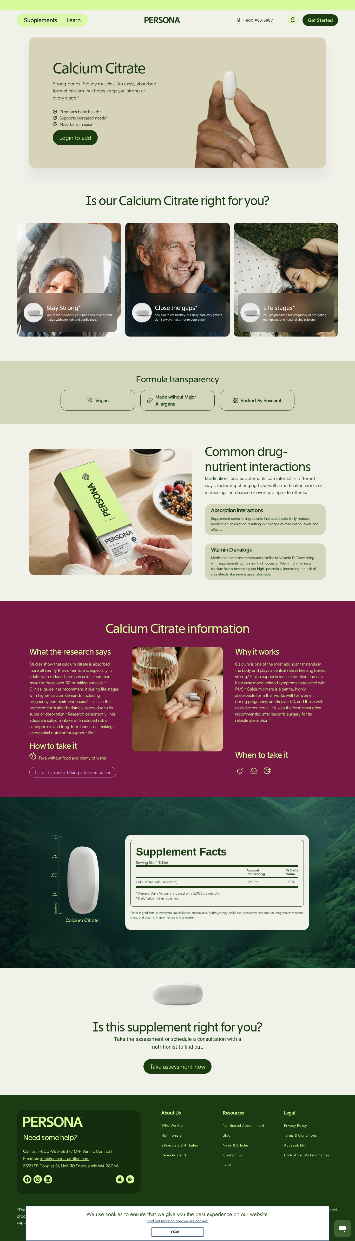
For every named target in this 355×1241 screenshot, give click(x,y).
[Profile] (293, 20)
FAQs (227, 1165)
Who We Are (172, 1125)
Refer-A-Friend (173, 1155)
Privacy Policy (295, 1125)
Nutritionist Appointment (243, 1125)
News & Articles (236, 1145)
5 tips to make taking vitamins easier (73, 772)
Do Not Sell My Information (306, 1155)
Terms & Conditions (300, 1135)
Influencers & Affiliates (179, 1145)
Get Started (320, 20)
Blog (227, 1135)
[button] (40, 20)
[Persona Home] (162, 20)
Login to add (75, 137)
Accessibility (294, 1145)
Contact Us (232, 1155)
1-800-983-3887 (258, 20)
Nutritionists (171, 1135)
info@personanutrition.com (64, 1158)
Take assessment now (177, 1066)
